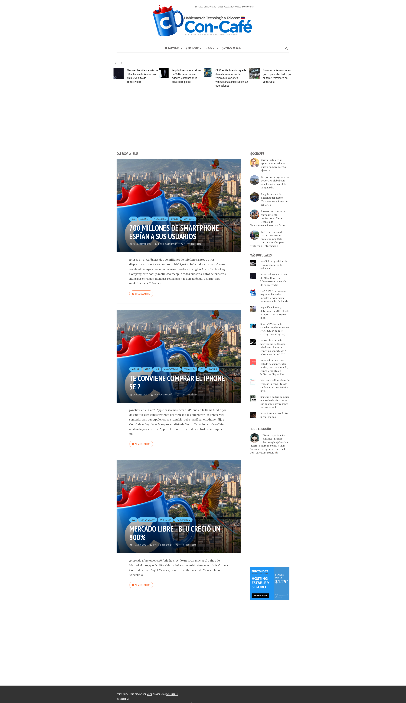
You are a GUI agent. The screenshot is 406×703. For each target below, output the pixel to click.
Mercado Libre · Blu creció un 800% (174, 533)
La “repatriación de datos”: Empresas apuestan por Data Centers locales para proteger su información (267, 239)
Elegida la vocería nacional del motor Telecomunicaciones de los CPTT (274, 199)
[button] (121, 62)
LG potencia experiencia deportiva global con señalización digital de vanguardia (275, 182)
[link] (269, 583)
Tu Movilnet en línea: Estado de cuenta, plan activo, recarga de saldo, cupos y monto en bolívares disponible (274, 367)
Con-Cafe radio (171, 369)
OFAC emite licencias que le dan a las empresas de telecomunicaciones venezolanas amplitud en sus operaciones (231, 77)
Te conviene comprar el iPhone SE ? (177, 382)
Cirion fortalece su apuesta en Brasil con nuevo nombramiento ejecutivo (273, 165)
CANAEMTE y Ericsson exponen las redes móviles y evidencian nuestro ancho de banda (274, 296)
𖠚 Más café (192, 48)
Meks (149, 694)
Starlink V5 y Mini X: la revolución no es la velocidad (273, 265)
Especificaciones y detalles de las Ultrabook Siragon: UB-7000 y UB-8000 (274, 313)
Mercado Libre (183, 519)
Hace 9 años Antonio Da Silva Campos (274, 415)
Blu (133, 218)
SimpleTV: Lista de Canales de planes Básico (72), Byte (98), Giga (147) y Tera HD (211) (274, 329)
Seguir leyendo (142, 293)
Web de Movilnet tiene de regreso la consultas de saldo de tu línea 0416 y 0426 (274, 386)
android (144, 218)
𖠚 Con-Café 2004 (231, 48)
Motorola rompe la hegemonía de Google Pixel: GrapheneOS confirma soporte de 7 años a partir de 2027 (273, 347)
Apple (147, 369)
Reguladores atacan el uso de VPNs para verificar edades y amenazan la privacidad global (186, 76)
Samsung (213, 369)
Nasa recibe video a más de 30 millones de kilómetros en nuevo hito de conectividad (141, 76)
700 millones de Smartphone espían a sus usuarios (174, 232)
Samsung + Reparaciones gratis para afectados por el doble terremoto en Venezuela (276, 76)
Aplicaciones (160, 218)
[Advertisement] (203, 125)
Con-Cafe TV (189, 369)
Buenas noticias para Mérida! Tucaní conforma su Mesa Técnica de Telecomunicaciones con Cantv (267, 218)
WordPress (172, 694)
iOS (201, 369)
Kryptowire (189, 218)
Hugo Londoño (170, 244)
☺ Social (210, 48)
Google (174, 218)
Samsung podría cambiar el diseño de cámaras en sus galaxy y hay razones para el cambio (274, 402)
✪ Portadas (172, 48)
